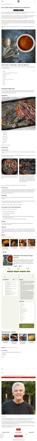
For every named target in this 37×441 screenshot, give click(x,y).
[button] (13, 257)
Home (2, 4)
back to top (18, 429)
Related (4, 83)
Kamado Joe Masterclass (10, 425)
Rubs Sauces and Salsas (9, 4)
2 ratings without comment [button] (13, 347)
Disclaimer (1, 437)
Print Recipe (21, 10)
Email (2, 372)
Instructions (4, 76)
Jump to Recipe (16, 10)
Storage (4, 80)
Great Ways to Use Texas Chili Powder (8, 79)
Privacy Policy (2, 434)
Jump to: (4, 71)
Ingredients (4, 75)
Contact (27, 434)
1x (13, 279)
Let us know (23, 326)
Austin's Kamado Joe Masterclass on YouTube (24, 425)
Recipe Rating (3, 353)
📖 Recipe (4, 84)
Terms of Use (2, 435)
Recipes (5, 4)
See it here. (18, 436)
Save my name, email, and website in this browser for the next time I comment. (14, 375)
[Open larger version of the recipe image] (8, 260)
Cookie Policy (2, 436)
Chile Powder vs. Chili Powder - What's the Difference (10, 72)
